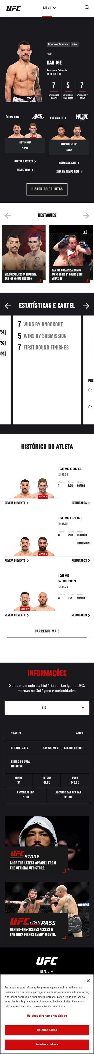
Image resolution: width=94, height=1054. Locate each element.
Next (86, 216)
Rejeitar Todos (47, 1030)
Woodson (67, 581)
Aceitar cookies (47, 1044)
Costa (75, 469)
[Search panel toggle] (87, 7)
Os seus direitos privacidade (47, 1016)
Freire (76, 518)
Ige (61, 469)
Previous (8, 216)
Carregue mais (47, 631)
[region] (47, 1014)
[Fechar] (88, 980)
